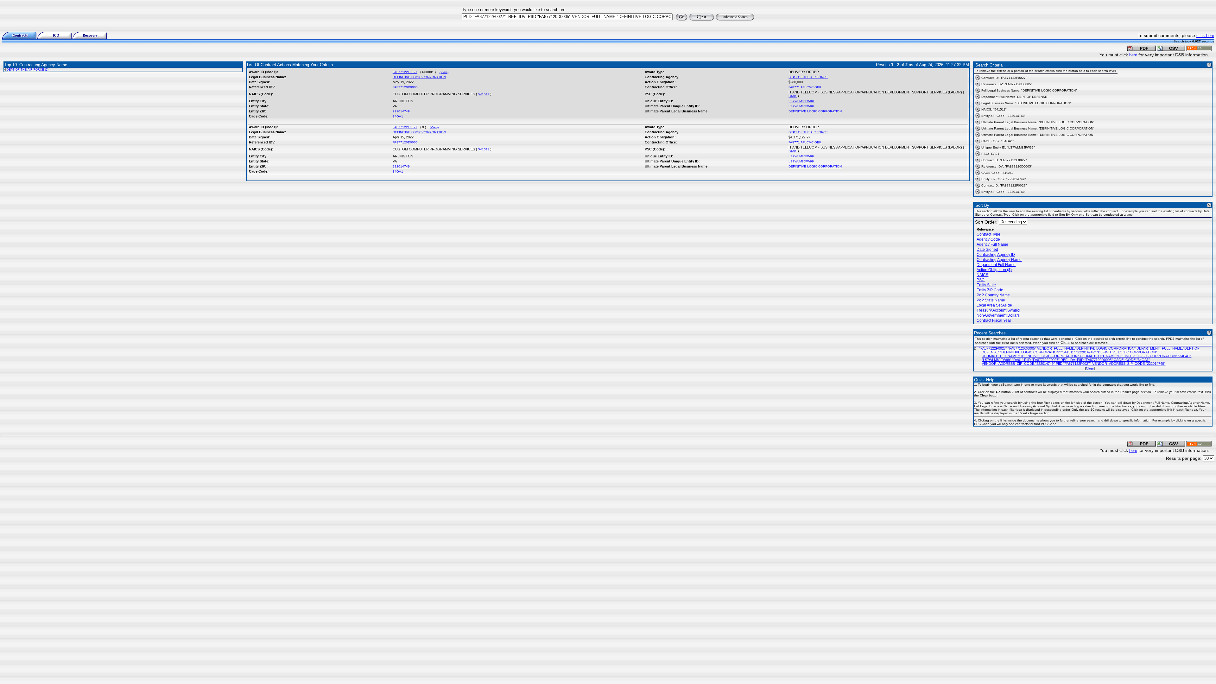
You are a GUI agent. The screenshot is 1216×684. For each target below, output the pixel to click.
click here (1205, 35)
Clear (1090, 368)
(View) (444, 72)
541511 (483, 94)
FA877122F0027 (405, 72)
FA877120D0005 (405, 87)
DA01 (792, 96)
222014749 (401, 111)
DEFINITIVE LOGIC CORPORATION (419, 77)
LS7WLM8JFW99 (801, 101)
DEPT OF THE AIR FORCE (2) (27, 69)
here (1133, 55)
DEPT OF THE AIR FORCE (808, 77)
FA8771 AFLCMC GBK (804, 87)
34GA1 (398, 116)
